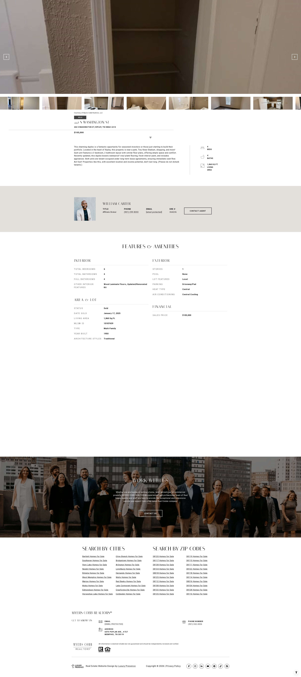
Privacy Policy (173, 666)
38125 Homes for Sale (163, 577)
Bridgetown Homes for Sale (129, 560)
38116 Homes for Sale (196, 594)
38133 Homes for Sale (163, 590)
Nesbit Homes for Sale (93, 569)
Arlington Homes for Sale (127, 565)
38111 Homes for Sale (196, 565)
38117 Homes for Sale (163, 560)
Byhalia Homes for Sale (93, 573)
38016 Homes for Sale (196, 581)
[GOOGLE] (227, 666)
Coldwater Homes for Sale (128, 594)
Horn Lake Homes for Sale (94, 565)
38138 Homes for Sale (163, 565)
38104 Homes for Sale (196, 586)
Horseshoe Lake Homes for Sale (97, 594)
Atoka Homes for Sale (92, 586)
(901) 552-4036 (195, 624)
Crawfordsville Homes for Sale (130, 590)
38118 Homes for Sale (196, 573)
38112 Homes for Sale (163, 581)
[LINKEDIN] (201, 666)
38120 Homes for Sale (163, 556)
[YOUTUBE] (208, 666)
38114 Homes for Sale (196, 577)
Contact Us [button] (150, 513)
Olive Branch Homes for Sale (129, 556)
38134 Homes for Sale (163, 569)
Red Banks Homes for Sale (128, 581)
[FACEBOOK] (188, 666)
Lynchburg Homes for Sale (128, 569)
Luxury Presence (127, 666)
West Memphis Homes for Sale (96, 577)
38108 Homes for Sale (163, 586)
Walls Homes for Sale (126, 577)
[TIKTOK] (220, 666)
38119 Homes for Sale (196, 556)
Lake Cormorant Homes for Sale (131, 586)
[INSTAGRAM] (195, 666)
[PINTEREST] (214, 666)
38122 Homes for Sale (196, 569)
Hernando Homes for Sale (128, 573)
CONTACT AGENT (198, 211)
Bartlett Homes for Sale (93, 556)
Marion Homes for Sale (93, 581)
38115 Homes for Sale (196, 560)
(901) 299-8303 (131, 212)
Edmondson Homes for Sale (95, 590)
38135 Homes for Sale (163, 594)
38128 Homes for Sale (196, 590)
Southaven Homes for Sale (94, 560)
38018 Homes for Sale (163, 573)
